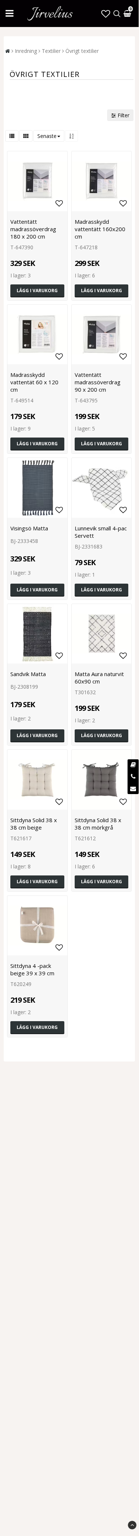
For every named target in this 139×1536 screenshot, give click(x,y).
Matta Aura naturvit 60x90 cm (99, 677)
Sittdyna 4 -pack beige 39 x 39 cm (32, 969)
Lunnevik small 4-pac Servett (101, 531)
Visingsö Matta (29, 528)
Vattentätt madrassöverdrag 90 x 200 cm (98, 382)
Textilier (51, 50)
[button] (105, 13)
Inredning (26, 50)
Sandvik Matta (28, 674)
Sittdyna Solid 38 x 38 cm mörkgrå (98, 823)
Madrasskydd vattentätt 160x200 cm (100, 229)
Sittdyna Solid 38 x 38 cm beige (33, 823)
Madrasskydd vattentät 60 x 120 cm (34, 382)
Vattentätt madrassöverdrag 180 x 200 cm (33, 229)
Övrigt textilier (82, 50)
